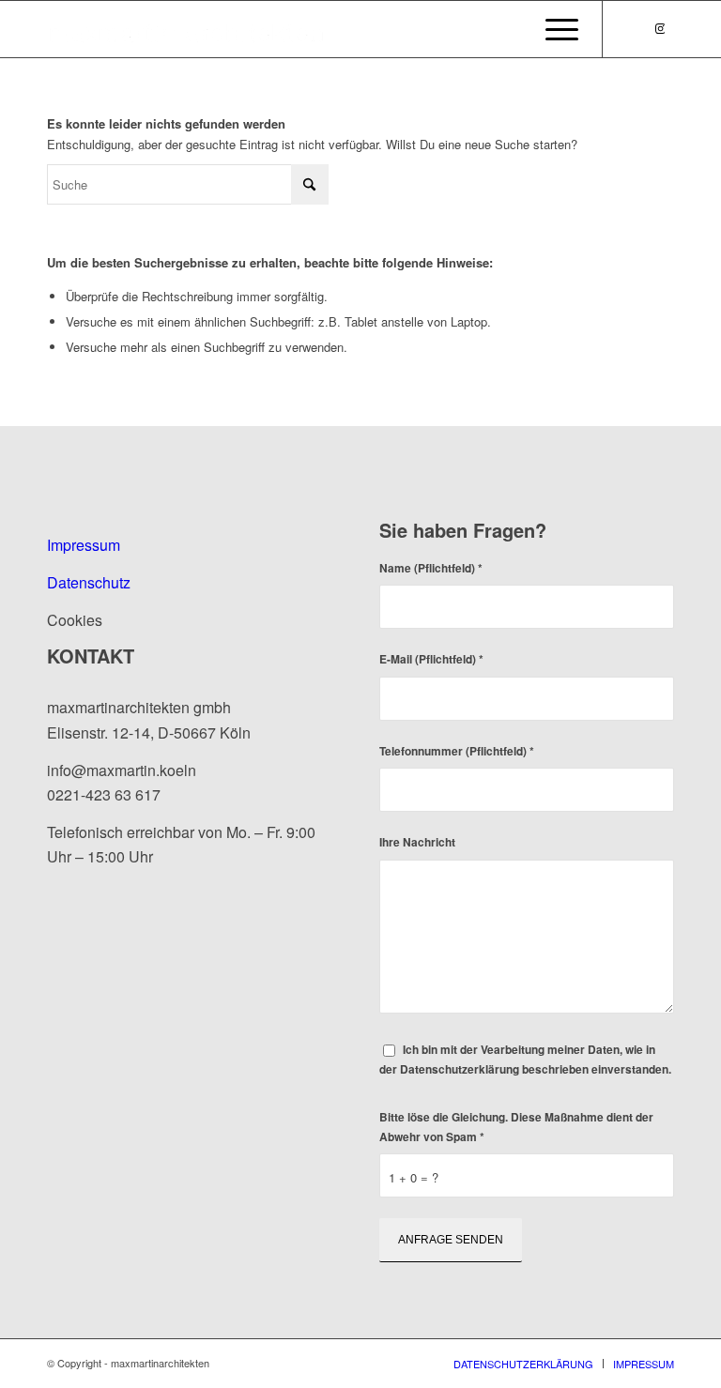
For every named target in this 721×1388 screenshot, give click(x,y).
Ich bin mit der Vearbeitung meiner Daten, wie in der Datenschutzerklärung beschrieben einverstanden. (525, 1059)
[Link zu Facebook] (632, 28)
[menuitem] (557, 29)
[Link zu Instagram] (660, 28)
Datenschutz (88, 582)
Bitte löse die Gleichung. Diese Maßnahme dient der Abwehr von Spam (516, 1127)
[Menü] (557, 29)
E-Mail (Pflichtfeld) (431, 659)
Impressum (83, 545)
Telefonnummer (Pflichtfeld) (456, 751)
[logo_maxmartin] (188, 29)
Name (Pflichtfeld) (431, 568)
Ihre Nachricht (417, 842)
